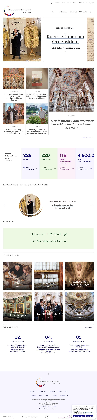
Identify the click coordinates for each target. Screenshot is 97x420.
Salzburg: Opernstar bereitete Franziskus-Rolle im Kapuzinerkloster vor (37, 131)
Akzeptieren (76, 416)
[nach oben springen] (48, 374)
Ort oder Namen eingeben (30, 417)
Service (63, 2)
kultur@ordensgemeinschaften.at (48, 406)
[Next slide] (90, 39)
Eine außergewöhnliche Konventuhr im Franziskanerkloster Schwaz (13, 97)
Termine (75, 2)
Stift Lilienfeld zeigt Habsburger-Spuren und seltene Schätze (13, 131)
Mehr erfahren (89, 416)
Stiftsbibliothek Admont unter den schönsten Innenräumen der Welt (72, 124)
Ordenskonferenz (83, 2)
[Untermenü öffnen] (67, 12)
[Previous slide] (6, 39)
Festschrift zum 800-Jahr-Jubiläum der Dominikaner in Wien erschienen (37, 96)
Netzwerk (69, 2)
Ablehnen (83, 416)
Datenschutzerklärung (88, 412)
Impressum (55, 408)
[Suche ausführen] (46, 417)
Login (92, 2)
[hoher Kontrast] (51, 3)
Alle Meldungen (86, 137)
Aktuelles (57, 2)
